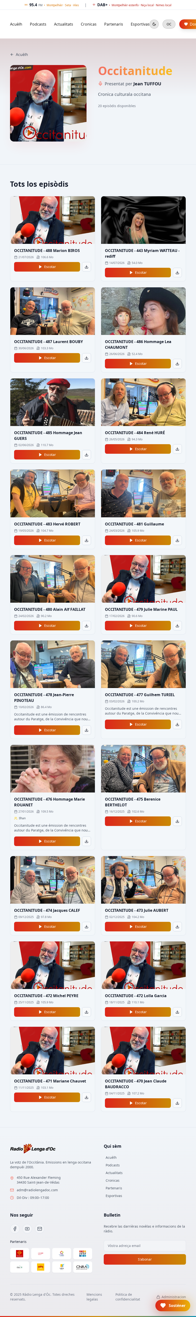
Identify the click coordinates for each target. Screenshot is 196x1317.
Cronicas (89, 24)
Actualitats (63, 24)
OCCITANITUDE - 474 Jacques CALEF (47, 910)
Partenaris (113, 24)
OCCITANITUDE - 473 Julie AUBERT (136, 910)
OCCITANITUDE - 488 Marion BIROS (47, 250)
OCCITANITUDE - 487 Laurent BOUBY (48, 341)
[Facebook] (15, 1229)
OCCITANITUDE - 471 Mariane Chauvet (50, 1081)
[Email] (39, 1229)
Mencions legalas (94, 1296)
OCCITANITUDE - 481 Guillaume (134, 524)
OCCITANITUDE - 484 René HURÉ (135, 432)
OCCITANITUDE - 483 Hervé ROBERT (47, 524)
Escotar (50, 266)
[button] (172, 1305)
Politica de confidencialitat (127, 1296)
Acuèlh (16, 24)
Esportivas (140, 24)
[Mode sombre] (154, 24)
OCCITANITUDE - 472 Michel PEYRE (46, 995)
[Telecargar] (86, 267)
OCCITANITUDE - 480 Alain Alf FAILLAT (49, 609)
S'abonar (145, 1259)
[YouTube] (27, 1229)
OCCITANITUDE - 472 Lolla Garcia (136, 995)
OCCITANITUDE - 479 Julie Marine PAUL (141, 609)
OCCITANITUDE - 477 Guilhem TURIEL (140, 694)
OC (169, 24)
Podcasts (38, 24)
